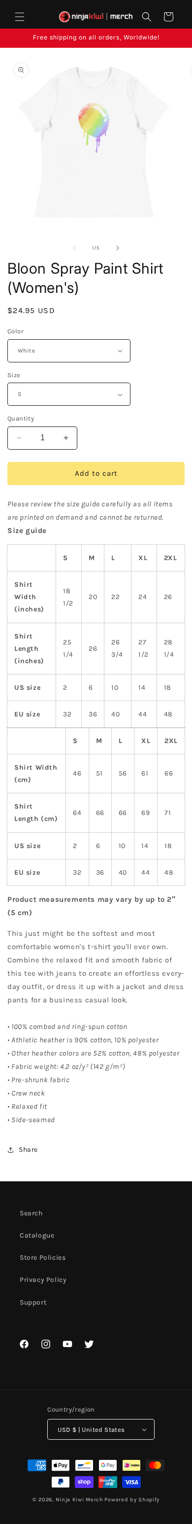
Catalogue (37, 1235)
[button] (20, 17)
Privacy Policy (43, 1280)
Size (14, 375)
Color (15, 331)
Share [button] (28, 1149)
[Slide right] (117, 248)
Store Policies (42, 1257)
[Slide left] (74, 248)
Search (31, 1213)
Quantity (20, 418)
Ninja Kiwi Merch (79, 1499)
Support (33, 1302)
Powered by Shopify (132, 1499)
